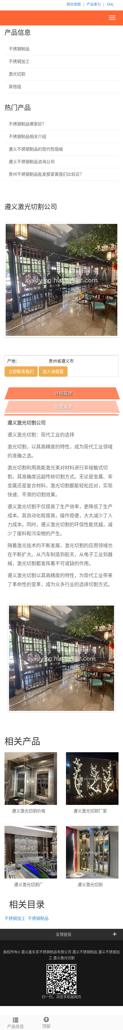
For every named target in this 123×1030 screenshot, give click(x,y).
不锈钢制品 (19, 48)
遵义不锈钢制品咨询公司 (32, 161)
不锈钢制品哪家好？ (27, 124)
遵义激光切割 (64, 958)
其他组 (15, 86)
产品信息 (15, 1026)
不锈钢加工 (19, 61)
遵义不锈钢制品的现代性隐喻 (36, 149)
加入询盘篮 (53, 371)
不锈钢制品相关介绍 (27, 136)
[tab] (62, 393)
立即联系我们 (21, 371)
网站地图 (74, 4)
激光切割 (17, 74)
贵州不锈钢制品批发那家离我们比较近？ (46, 174)
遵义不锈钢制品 (84, 952)
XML (110, 4)
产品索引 (94, 4)
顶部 (46, 1026)
